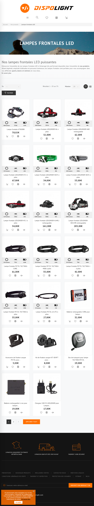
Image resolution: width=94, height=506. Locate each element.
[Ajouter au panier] (7, 136)
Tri (3, 86)
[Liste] (90, 86)
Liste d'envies (47, 17)
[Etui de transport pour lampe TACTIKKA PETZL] (78, 341)
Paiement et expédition (39, 476)
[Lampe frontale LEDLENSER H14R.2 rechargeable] (47, 204)
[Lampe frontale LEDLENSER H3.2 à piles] (15, 204)
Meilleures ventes (42, 473)
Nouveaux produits (23, 473)
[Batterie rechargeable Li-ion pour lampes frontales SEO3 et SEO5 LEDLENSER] (15, 387)
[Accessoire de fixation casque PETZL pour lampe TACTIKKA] (15, 341)
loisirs (19, 71)
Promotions (6, 473)
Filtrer (10, 93)
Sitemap (78, 476)
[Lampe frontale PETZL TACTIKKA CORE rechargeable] (15, 250)
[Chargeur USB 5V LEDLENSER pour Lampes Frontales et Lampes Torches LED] (47, 387)
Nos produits (14, 24)
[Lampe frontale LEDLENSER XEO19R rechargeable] (78, 204)
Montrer (68, 86)
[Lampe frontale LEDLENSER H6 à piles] (47, 113)
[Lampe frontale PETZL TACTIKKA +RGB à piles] (47, 250)
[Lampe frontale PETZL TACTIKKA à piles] (15, 295)
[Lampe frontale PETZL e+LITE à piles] (47, 295)
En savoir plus (6, 73)
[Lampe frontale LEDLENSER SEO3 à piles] (47, 158)
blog (88, 476)
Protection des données (61, 476)
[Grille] (86, 86)
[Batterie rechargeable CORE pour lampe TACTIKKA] (78, 295)
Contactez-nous (60, 473)
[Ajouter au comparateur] (18, 136)
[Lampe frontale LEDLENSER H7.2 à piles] (15, 158)
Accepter (18, 502)
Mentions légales (77, 473)
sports (14, 71)
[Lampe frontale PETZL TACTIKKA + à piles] (78, 250)
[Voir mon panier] (66, 17)
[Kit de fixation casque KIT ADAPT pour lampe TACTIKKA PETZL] (47, 341)
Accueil (5, 24)
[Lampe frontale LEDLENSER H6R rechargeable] (78, 113)
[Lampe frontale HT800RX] (16, 113)
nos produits (84, 66)
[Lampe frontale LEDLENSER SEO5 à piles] (78, 158)
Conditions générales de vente (14, 476)
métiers (27, 71)
